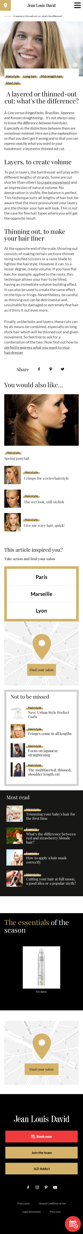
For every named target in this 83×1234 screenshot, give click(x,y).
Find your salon (42, 670)
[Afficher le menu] (77, 5)
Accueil (7, 16)
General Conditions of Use (52, 1203)
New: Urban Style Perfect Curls (48, 714)
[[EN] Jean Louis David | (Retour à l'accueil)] (41, 5)
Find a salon (23, 1203)
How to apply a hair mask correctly (46, 860)
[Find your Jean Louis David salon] (5, 5)
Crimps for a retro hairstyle (46, 478)
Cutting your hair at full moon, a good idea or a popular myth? (51, 881)
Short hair (13, 83)
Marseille (41, 594)
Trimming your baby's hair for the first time (50, 816)
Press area (55, 1211)
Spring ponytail (16, 458)
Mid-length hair (51, 76)
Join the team (41, 1153)
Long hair (29, 76)
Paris (41, 577)
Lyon (41, 610)
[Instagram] (37, 1187)
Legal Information (31, 1211)
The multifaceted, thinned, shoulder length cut (49, 772)
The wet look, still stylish (44, 502)
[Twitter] (62, 369)
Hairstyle (12, 76)
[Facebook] (39, 369)
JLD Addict (41, 1169)
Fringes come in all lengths (50, 734)
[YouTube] (54, 1187)
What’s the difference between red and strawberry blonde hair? (51, 838)
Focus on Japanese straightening (43, 753)
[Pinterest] (50, 369)
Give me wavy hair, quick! (44, 525)
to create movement (53, 182)
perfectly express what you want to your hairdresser (37, 350)
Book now (44, 1136)
